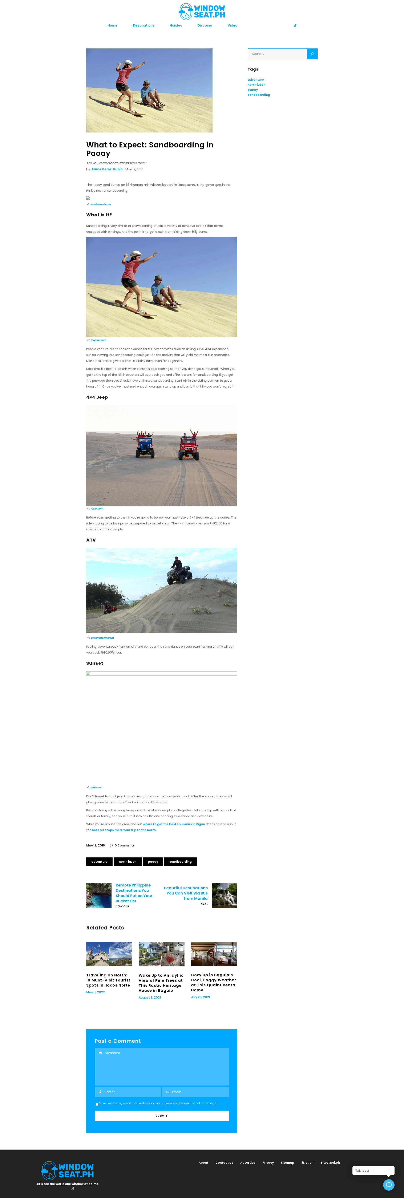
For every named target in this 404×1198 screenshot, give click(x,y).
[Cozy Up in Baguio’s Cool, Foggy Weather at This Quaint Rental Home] (214, 954)
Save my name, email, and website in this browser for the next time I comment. (158, 1103)
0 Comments (124, 845)
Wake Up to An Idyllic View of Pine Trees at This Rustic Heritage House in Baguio (161, 983)
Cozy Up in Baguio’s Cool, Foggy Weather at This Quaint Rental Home (214, 982)
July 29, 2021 (200, 997)
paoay (153, 862)
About (203, 1163)
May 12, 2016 (95, 845)
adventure (99, 862)
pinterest (96, 787)
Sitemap (287, 1163)
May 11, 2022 (95, 992)
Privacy (268, 1163)
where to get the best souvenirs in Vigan (174, 824)
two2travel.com (101, 204)
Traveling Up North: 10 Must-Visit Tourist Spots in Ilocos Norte (108, 980)
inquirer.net (98, 340)
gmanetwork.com (102, 637)
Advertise (247, 1163)
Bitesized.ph (330, 1163)
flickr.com (97, 508)
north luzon (128, 862)
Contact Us (224, 1163)
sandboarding (180, 862)
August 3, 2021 (150, 997)
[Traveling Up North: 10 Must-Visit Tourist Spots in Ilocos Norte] (109, 954)
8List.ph (307, 1163)
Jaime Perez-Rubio (107, 169)
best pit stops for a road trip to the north (123, 830)
